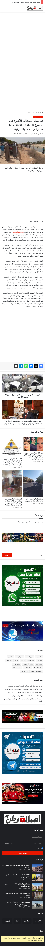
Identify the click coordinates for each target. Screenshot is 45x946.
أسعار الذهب (30, 660)
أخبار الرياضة (19, 657)
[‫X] (36, 366)
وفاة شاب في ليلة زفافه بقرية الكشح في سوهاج (27, 696)
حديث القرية (31, 112)
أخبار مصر (39, 660)
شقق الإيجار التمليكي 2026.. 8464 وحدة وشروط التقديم (24, 692)
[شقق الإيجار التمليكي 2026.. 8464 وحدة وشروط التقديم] (37, 887)
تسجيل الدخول (22, 853)
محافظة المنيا (27, 667)
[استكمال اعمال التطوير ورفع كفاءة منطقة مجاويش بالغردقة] (33, 483)
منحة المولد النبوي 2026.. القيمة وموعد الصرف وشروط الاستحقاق (20, 2)
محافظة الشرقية (18, 232)
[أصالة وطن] (35, 8)
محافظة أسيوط (38, 667)
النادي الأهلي (9, 660)
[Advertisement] (22, 36)
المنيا (16, 660)
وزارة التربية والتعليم (36, 671)
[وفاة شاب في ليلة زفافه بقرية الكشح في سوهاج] (37, 896)
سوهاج (25, 664)
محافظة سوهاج (17, 667)
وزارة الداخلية (24, 671)
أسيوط (22, 660)
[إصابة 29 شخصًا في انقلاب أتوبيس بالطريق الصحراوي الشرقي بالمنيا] (37, 905)
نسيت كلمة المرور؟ (8, 843)
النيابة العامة (39, 664)
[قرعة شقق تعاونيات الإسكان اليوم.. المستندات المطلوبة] (37, 868)
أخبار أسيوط (39, 657)
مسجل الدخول (30, 522)
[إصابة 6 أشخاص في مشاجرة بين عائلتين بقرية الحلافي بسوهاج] (37, 877)
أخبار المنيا (10, 657)
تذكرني (40, 848)
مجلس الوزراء (16, 664)
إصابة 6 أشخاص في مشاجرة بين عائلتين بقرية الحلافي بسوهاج (23, 689)
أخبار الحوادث (29, 657)
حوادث (31, 664)
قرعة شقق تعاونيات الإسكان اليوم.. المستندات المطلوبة (25, 686)
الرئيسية (39, 112)
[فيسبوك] (41, 366)
